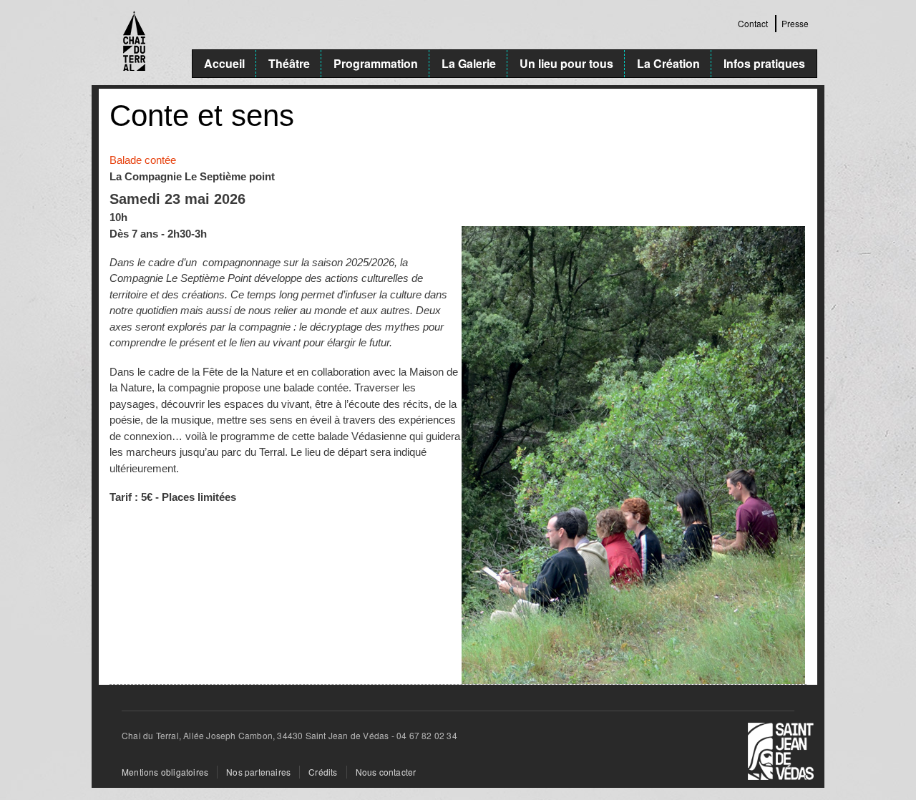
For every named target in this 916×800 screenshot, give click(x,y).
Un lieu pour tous (566, 63)
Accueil (224, 63)
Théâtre (289, 63)
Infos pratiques (764, 63)
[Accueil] (145, 42)
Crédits (322, 772)
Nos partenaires (258, 772)
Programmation (375, 63)
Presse (795, 23)
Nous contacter (386, 772)
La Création (668, 63)
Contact (753, 23)
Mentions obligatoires (165, 772)
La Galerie (469, 63)
